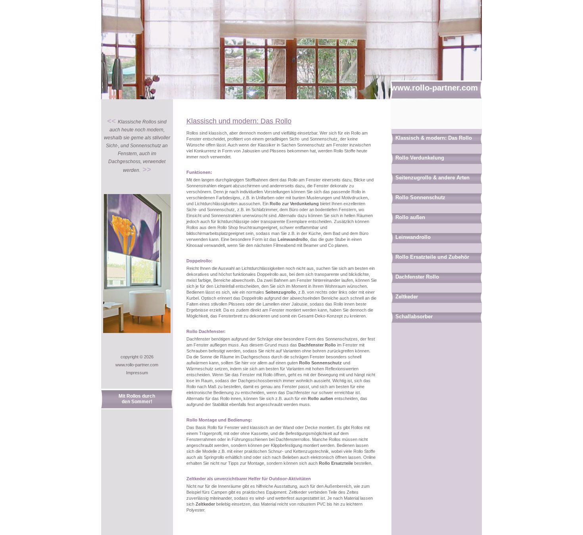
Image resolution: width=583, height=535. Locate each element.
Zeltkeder (205, 504)
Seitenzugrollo (280, 292)
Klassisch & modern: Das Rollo (433, 138)
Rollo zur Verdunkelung (294, 203)
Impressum (137, 372)
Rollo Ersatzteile (336, 463)
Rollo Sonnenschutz (320, 362)
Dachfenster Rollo (317, 345)
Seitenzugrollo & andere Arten (432, 178)
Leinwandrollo (293, 239)
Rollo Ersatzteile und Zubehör (432, 257)
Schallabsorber (414, 316)
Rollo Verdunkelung (419, 158)
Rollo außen (320, 398)
